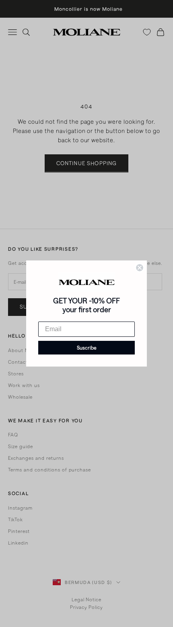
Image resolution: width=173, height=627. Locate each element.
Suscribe (87, 347)
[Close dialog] (140, 268)
